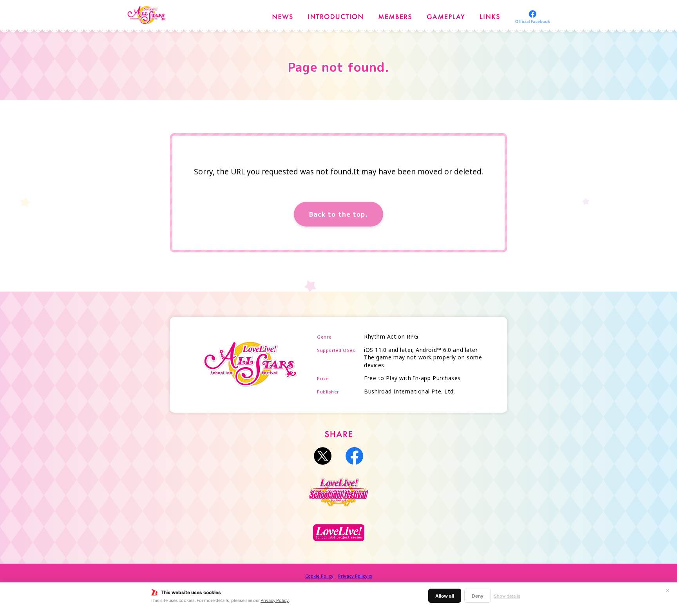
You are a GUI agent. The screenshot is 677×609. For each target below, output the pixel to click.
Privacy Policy (275, 600)
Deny (477, 595)
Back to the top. (338, 214)
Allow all (444, 595)
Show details (507, 596)
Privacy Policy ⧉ (355, 576)
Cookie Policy (319, 576)
